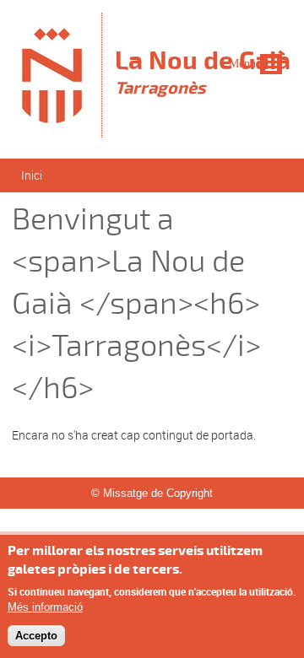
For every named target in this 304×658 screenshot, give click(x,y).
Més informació (45, 607)
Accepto (36, 635)
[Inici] (53, 129)
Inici (31, 175)
